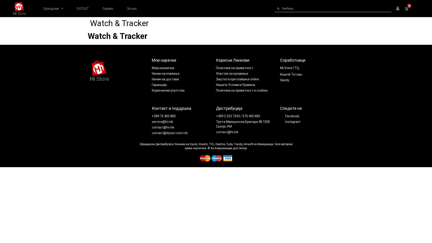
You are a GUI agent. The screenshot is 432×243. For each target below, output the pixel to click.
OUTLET (83, 8)
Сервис (107, 8)
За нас (132, 8)
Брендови (51, 8)
